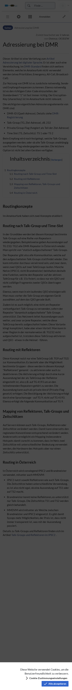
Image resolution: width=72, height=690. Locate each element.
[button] (46, 678)
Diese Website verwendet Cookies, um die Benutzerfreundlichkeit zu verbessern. (44, 671)
